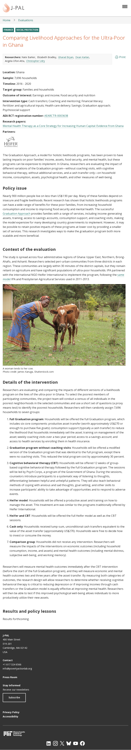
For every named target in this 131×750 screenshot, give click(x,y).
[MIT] (65, 733)
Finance (8, 29)
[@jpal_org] (55, 743)
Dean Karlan (82, 57)
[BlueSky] (68, 743)
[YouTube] (75, 743)
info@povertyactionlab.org (17, 668)
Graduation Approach (16, 213)
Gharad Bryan (65, 57)
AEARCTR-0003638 (56, 116)
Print (122, 57)
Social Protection (27, 29)
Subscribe (14, 697)
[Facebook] (82, 743)
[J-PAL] (13, 8)
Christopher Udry (35, 61)
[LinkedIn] (48, 743)
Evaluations (25, 20)
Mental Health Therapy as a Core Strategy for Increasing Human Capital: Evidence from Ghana (63, 126)
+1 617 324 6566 (12, 664)
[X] (62, 743)
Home (6, 20)
